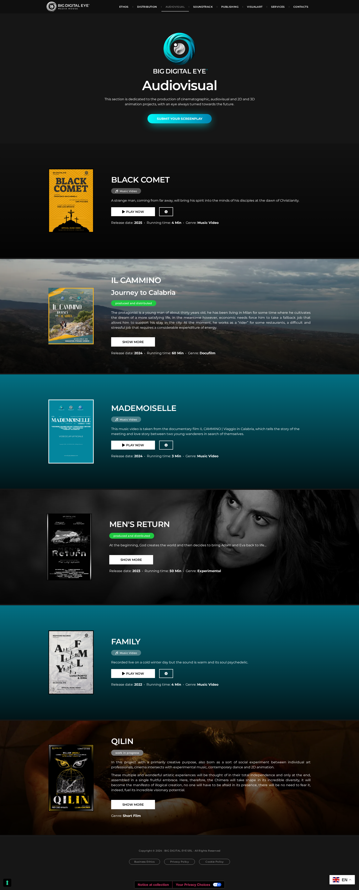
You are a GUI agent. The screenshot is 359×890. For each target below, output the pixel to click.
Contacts (300, 6)
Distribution (147, 6)
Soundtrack (203, 6)
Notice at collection (153, 885)
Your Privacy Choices (193, 885)
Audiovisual (175, 6)
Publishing (230, 6)
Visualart (255, 6)
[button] (126, 191)
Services (278, 6)
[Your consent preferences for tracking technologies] (7, 883)
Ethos (124, 6)
